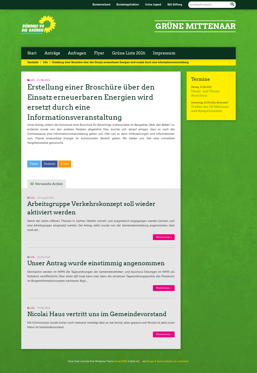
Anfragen (77, 53)
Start (32, 53)
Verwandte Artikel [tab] (49, 184)
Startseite (32, 62)
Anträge (52, 53)
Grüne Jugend (153, 4)
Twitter (34, 163)
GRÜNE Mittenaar (195, 26)
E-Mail (65, 163)
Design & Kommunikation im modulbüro (168, 361)
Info (45, 62)
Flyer (99, 53)
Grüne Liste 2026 (128, 53)
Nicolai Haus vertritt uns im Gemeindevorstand (97, 314)
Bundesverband (101, 4)
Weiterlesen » (164, 237)
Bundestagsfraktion (127, 4)
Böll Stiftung (174, 4)
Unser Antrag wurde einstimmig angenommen (96, 263)
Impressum (164, 53)
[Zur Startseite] (38, 33)
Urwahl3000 (120, 361)
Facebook (49, 163)
